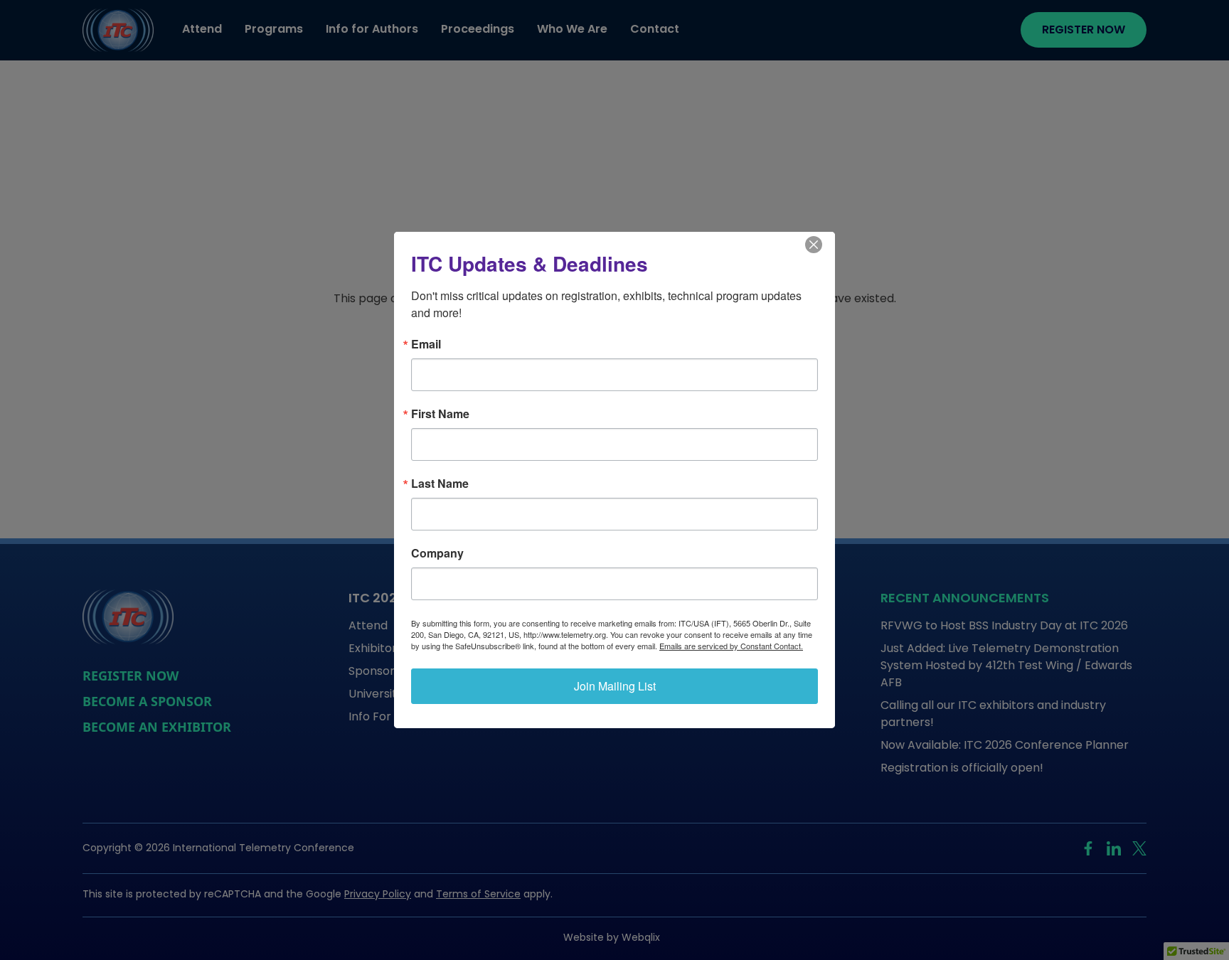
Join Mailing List (615, 686)
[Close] (822, 244)
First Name (440, 414)
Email (426, 344)
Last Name (440, 483)
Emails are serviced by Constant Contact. (731, 645)
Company (437, 553)
